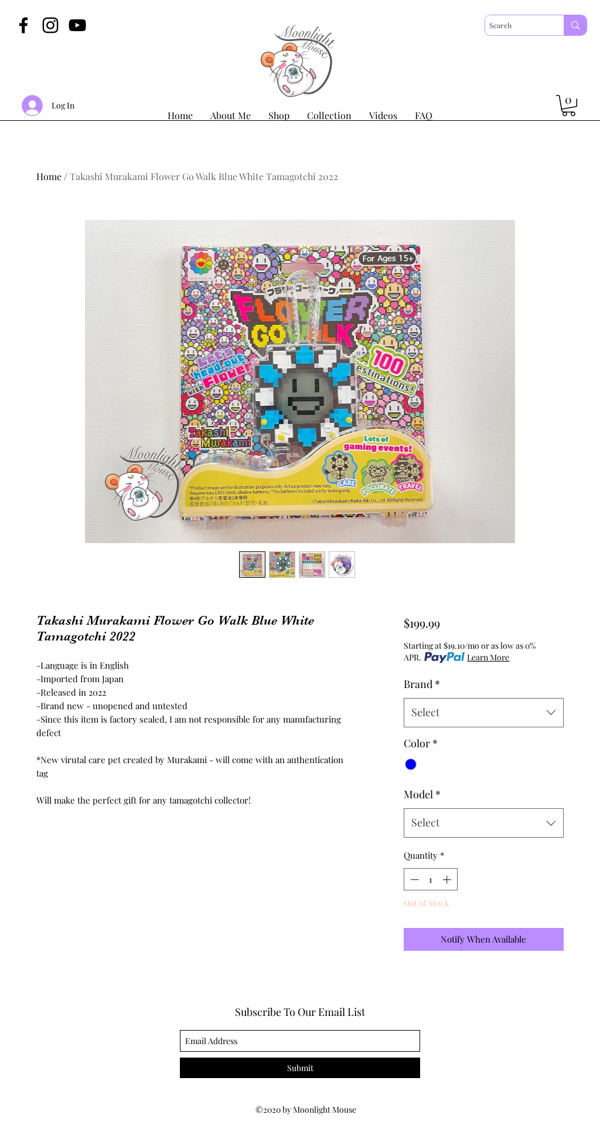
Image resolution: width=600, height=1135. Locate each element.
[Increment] (448, 879)
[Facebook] (23, 25)
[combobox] (484, 712)
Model (422, 794)
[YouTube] (77, 25)
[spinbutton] (430, 879)
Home (49, 176)
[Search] (575, 25)
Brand (422, 684)
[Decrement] (413, 879)
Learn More (488, 657)
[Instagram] (50, 25)
